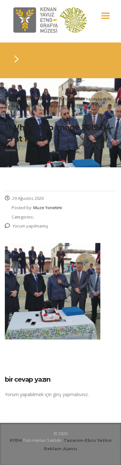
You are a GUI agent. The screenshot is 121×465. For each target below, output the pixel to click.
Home (10, 99)
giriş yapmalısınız (70, 394)
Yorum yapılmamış (30, 226)
